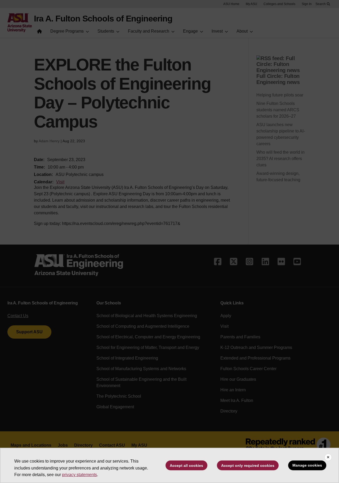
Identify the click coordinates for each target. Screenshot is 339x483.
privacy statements (79, 474)
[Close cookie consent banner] (328, 457)
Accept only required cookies (247, 465)
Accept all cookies (186, 465)
